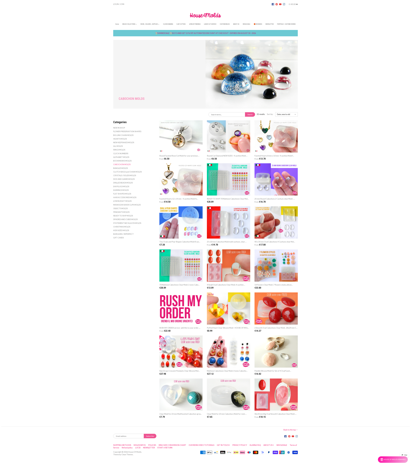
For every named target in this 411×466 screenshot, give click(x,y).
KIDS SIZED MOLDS (121, 230)
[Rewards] (393, 459)
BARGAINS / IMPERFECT (123, 234)
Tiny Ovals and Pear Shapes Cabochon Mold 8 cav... (179, 242)
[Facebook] (273, 4)
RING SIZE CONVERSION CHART (172, 445)
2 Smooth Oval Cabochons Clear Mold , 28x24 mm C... (276, 328)
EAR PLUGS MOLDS (121, 186)
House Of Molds (134, 452)
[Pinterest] (276, 4)
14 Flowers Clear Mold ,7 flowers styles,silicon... (274, 285)
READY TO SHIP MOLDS (123, 216)
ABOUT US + (268, 445)
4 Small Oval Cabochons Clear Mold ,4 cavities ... (226, 285)
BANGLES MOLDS (120, 168)
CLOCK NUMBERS (120, 153)
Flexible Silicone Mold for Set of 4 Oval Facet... (273, 371)
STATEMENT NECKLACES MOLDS (127, 223)
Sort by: (270, 114)
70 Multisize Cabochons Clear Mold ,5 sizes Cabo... (179, 285)
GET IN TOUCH (223, 445)
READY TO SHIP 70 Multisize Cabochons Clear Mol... (228, 199)
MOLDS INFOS (140, 445)
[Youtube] (280, 4)
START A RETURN (164, 448)
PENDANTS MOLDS (121, 212)
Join (122, 4)
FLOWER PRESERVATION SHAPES (127, 131)
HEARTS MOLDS (120, 139)
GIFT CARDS (118, 238)
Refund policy (127, 448)
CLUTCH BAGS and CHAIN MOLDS (127, 172)
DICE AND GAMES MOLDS (124, 179)
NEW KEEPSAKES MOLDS (123, 142)
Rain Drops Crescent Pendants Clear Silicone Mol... (179, 371)
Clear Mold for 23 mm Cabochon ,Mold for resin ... (227, 414)
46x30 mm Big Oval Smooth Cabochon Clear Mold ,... (276, 414)
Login (116, 4)
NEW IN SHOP (119, 128)
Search (249, 114)
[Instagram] (284, 4)
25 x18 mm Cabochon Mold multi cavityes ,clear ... (226, 242)
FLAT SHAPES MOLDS (122, 194)
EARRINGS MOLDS (121, 190)
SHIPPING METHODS (122, 445)
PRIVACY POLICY (239, 445)
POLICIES (152, 445)
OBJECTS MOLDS (120, 208)
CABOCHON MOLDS (122, 164)
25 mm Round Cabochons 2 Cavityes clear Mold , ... (275, 199)
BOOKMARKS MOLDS (122, 161)
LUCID (138, 448)
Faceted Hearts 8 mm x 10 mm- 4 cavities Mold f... (274, 156)
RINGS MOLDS (119, 150)
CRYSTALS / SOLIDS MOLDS (124, 175)
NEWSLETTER (149, 448)
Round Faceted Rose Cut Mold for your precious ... (179, 156)
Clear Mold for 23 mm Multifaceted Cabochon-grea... (180, 414)
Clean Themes (127, 454)
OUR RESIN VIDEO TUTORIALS (201, 445)
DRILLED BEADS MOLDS (123, 183)
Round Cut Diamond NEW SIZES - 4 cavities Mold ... (227, 156)
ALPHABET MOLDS (121, 157)
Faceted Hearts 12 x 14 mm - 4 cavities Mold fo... (178, 199)
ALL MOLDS (118, 146)
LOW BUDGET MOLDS (122, 201)
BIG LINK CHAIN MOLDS (123, 135)
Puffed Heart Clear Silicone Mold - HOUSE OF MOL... (228, 328)
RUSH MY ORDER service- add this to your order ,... (179, 328)
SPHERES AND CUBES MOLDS (125, 219)
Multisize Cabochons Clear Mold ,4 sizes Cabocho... (227, 371)
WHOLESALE (281, 445)
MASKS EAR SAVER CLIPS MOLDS (127, 205)
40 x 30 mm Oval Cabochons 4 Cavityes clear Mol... (275, 242)
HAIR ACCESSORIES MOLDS (124, 197)
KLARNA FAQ (255, 445)
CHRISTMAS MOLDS (121, 227)
